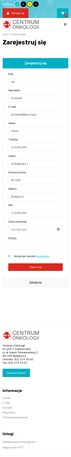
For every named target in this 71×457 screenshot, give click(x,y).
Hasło (12, 123)
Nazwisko (14, 90)
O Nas (6, 403)
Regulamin (9, 412)
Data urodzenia (17, 222)
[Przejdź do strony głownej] (21, 24)
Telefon (13, 140)
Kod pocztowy (17, 172)
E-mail (12, 107)
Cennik (6, 398)
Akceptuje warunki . (31, 256)
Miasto (12, 189)
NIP (10, 205)
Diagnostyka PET (13, 447)
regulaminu (42, 256)
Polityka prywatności (15, 417)
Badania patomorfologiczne (19, 442)
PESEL (12, 238)
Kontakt (7, 408)
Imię (10, 74)
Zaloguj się (35, 282)
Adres (12, 156)
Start (6, 34)
